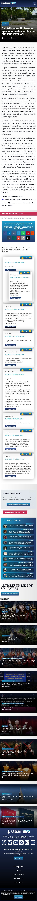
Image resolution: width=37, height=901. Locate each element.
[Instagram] (27, 842)
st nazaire (28, 218)
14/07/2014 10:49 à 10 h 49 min (14, 459)
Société (5, 24)
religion (22, 218)
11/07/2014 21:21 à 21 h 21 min (19, 277)
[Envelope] (33, 842)
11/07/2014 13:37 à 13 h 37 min (14, 354)
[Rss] (21, 842)
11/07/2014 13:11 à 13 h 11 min (14, 336)
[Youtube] (15, 842)
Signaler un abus (11, 270)
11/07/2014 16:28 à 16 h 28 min (14, 374)
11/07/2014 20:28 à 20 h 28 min (14, 419)
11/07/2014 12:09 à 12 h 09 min (14, 309)
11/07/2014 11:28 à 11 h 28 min (14, 262)
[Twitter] (10, 842)
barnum (10, 218)
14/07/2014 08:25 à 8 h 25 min (14, 435)
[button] (34, 3)
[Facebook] (4, 842)
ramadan (16, 218)
